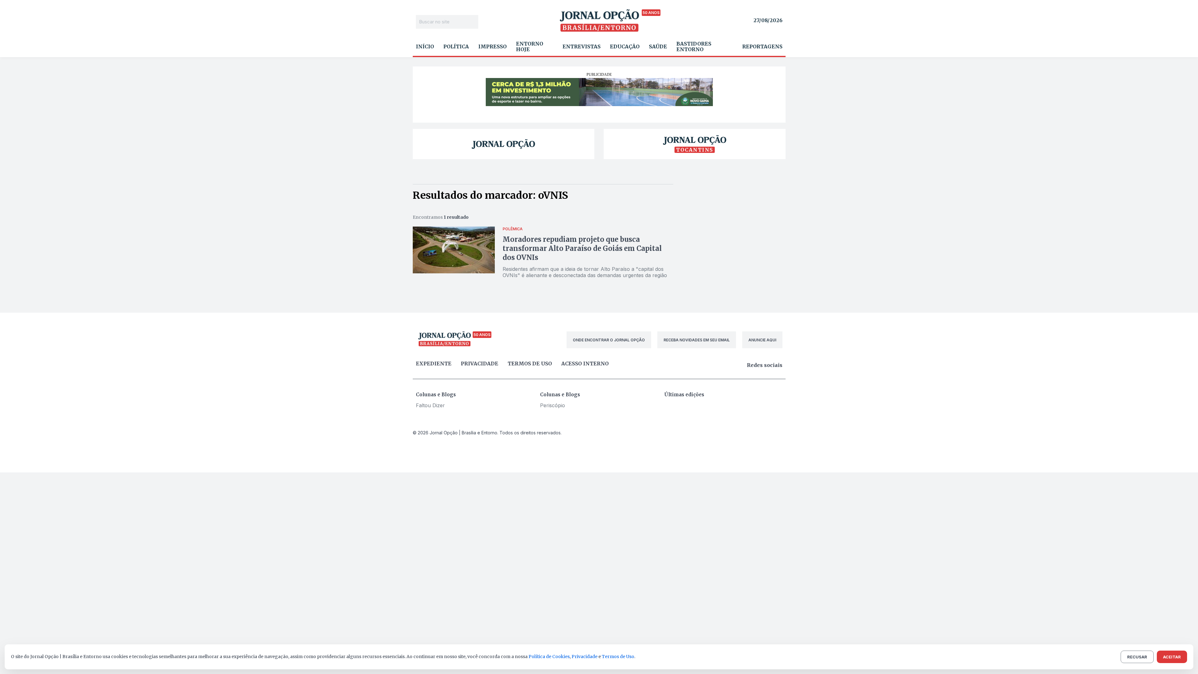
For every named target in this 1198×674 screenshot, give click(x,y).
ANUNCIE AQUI (762, 340)
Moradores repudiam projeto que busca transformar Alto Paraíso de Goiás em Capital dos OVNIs (582, 248)
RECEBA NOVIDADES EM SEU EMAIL (697, 340)
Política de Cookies (549, 656)
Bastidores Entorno (693, 46)
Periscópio (552, 405)
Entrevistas (581, 46)
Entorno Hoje (529, 46)
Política (456, 46)
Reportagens (762, 46)
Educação (625, 46)
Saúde (658, 46)
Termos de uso (530, 363)
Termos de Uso (618, 656)
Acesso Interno (585, 363)
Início (425, 46)
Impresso (492, 46)
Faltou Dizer (430, 405)
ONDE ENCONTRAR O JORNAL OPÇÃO (609, 340)
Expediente (433, 363)
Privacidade (479, 363)
